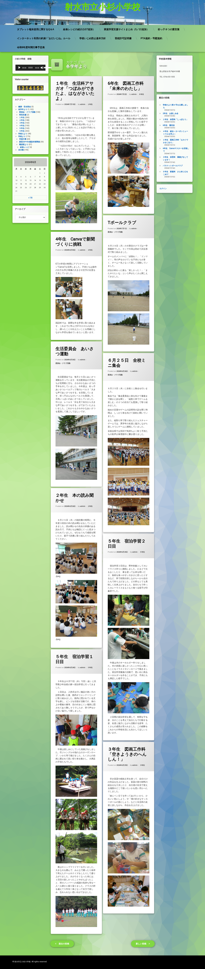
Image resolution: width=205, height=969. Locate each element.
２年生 (90, 506)
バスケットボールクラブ (173, 166)
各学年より (22, 109)
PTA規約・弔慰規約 (151, 38)
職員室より (23, 144)
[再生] (19, 67)
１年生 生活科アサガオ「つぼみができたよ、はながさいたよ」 (75, 91)
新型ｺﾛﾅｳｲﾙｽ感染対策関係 (29, 142)
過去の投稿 (64, 943)
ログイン (19, 19)
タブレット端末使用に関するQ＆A (35, 29)
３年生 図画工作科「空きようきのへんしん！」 (127, 754)
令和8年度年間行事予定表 (31, 47)
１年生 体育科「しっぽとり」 (175, 119)
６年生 (141, 94)
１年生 (90, 104)
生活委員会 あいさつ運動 (75, 351)
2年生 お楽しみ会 (170, 113)
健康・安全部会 (24, 107)
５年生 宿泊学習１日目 (74, 659)
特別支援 (22, 115)
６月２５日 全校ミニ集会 (127, 363)
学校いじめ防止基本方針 (92, 38)
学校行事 (22, 139)
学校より (22, 136)
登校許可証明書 (123, 38)
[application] (30, 68)
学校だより (22, 134)
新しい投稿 (141, 943)
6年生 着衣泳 (169, 125)
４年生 (90, 250)
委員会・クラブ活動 (115, 232)
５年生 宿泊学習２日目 (127, 544)
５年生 (142, 552)
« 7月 (30, 198)
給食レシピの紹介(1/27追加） (79, 29)
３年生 (142, 765)
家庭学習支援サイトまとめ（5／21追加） (126, 29)
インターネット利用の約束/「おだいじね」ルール (43, 38)
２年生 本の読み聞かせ (75, 498)
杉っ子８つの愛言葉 (168, 29)
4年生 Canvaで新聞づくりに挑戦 (75, 242)
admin (82, 104)
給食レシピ (24, 147)
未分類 (21, 150)
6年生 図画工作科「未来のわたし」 (126, 86)
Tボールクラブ (122, 222)
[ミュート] (42, 67)
